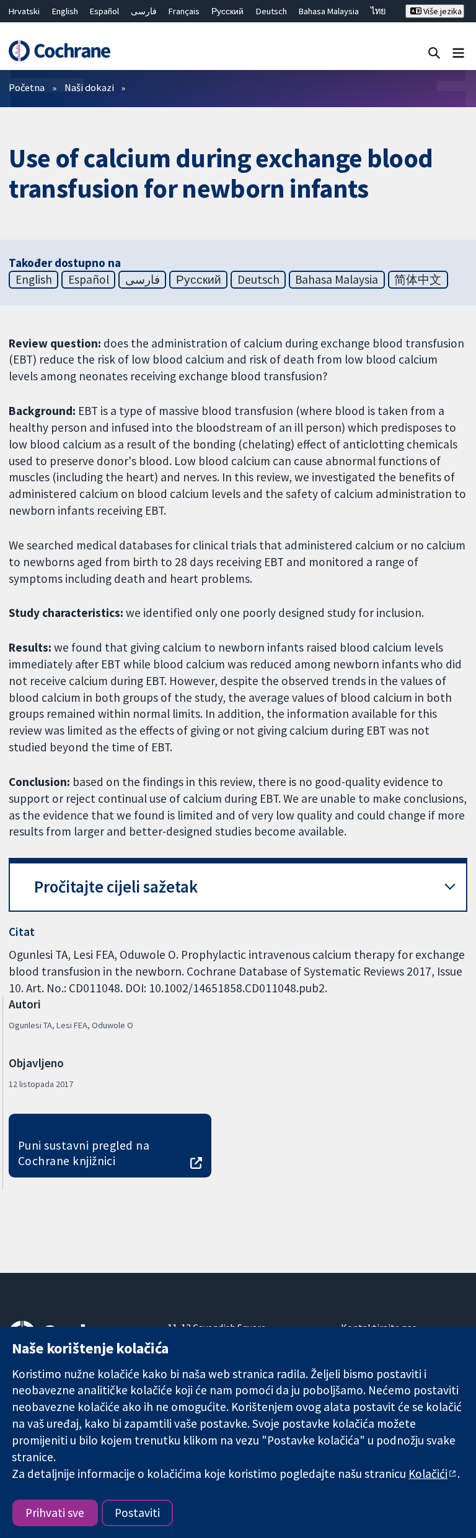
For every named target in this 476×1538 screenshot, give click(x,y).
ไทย (378, 11)
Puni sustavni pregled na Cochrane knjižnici (84, 1153)
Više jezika (441, 11)
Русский (227, 11)
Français (184, 11)
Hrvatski (24, 11)
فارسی (144, 11)
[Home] (59, 50)
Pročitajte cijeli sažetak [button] (116, 886)
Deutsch (271, 11)
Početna (27, 87)
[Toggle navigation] (458, 52)
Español (104, 11)
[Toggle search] (434, 52)
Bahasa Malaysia (329, 11)
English (65, 11)
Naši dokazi (89, 87)
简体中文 (417, 279)
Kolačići (427, 1473)
